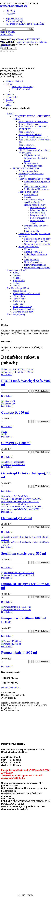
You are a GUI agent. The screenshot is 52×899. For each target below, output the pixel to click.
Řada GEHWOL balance (29, 134)
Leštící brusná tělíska (39, 218)
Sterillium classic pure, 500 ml (23, 553)
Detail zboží (6, 374)
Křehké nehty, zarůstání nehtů (26, 293)
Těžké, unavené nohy (22, 306)
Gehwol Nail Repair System (37, 267)
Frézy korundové (38, 215)
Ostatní (16, 285)
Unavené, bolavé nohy (23, 311)
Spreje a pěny (19, 280)
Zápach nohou (19, 291)
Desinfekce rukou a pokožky (37, 238)
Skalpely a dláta (31, 231)
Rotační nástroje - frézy (34, 205)
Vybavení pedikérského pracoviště (34, 179)
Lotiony (16, 275)
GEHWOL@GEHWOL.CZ (13, 6)
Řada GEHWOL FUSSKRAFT (33, 121)
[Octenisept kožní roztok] (13, 464)
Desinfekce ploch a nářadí (36, 241)
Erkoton (28, 249)
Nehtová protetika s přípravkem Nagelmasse (35, 263)
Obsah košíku (7, 33)
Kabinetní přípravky (16, 314)
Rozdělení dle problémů (18, 288)
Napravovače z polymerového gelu (33, 164)
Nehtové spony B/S (33, 252)
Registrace (10, 13)
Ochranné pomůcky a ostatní (37, 244)
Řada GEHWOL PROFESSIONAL (27, 146)
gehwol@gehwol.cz (10, 687)
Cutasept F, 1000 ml (15, 443)
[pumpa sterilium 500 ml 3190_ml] (17, 575)
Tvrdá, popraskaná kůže (24, 309)
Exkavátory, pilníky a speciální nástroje (34, 200)
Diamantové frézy (38, 207)
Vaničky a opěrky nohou (35, 186)
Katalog (10, 113)
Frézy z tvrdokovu (38, 210)
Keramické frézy (37, 212)
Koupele (17, 278)
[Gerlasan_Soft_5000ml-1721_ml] (17, 372)
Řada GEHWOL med (28, 124)
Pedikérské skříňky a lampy (36, 189)
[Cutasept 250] (8, 403)
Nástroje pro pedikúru (28, 192)
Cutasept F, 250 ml (15, 412)
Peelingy (17, 283)
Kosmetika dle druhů (16, 270)
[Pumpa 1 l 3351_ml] (11, 644)
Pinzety (27, 197)
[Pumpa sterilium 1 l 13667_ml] (16, 609)
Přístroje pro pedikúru (28, 171)
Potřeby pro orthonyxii (28, 246)
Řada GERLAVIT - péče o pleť (33, 137)
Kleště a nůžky (31, 194)
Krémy (16, 272)
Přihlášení (10, 11)
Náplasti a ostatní (32, 155)
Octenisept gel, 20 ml (16, 518)
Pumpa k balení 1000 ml (19, 652)
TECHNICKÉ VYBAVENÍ (26, 168)
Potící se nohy (19, 298)
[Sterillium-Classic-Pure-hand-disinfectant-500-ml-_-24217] (26, 544)
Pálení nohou (19, 296)
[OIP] (4, 434)
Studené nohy (19, 301)
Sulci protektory (31, 259)
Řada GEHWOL (26, 132)
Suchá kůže (18, 304)
